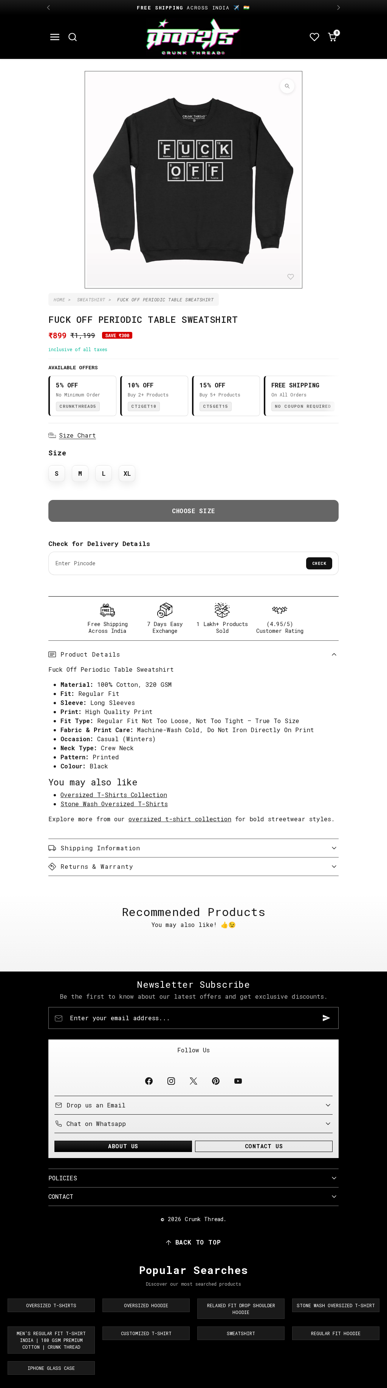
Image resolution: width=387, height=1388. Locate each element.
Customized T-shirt (146, 1333)
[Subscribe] (326, 1018)
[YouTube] (238, 1080)
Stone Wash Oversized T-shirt (336, 1305)
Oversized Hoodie (146, 1305)
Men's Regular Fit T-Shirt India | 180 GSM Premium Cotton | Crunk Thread (51, 1340)
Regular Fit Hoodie (336, 1333)
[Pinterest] (216, 1080)
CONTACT (60, 1196)
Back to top (198, 1242)
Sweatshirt (241, 1333)
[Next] (338, 7)
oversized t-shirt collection (179, 819)
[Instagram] (171, 1080)
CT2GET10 (143, 406)
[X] (193, 1080)
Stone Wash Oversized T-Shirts (114, 804)
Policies (62, 1178)
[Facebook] (148, 1080)
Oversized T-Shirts (51, 1305)
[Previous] (48, 7)
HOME (59, 299)
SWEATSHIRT (91, 299)
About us (123, 1146)
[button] (55, 37)
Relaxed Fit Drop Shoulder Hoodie (241, 1308)
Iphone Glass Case (51, 1368)
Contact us (264, 1146)
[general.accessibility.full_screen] (287, 86)
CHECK (319, 563)
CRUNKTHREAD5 (77, 406)
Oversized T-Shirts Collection (113, 795)
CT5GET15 (215, 406)
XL (127, 473)
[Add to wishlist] (290, 276)
